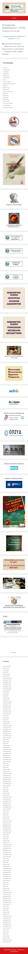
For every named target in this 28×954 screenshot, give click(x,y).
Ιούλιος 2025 (6, 692)
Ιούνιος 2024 (6, 717)
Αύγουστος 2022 (7, 761)
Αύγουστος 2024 (7, 713)
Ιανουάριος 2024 (7, 727)
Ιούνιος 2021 (6, 789)
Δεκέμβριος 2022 (7, 753)
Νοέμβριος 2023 (7, 731)
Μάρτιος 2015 (6, 937)
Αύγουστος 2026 (7, 666)
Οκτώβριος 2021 (7, 781)
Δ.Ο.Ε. (4, 79)
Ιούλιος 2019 (6, 834)
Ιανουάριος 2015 (7, 941)
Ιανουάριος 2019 (7, 846)
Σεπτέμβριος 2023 (7, 735)
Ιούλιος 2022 (6, 763)
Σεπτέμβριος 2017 (7, 878)
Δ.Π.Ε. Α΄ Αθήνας (7, 81)
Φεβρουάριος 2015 (7, 940)
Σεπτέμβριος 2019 (7, 830)
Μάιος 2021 (5, 791)
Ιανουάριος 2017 (7, 894)
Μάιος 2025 (5, 696)
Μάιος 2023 (5, 743)
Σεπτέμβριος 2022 (7, 759)
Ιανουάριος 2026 (7, 680)
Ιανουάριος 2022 (7, 775)
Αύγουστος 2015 (7, 928)
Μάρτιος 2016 (6, 914)
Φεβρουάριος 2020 (7, 821)
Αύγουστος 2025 (7, 690)
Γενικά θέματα (16, 44)
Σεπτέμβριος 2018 (7, 854)
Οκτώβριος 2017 (7, 876)
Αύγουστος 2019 (7, 832)
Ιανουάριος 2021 (7, 799)
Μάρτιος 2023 (6, 747)
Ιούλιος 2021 (6, 787)
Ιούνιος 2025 (6, 694)
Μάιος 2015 (5, 934)
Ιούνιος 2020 (6, 813)
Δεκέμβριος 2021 (7, 777)
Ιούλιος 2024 (6, 715)
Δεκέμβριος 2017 (7, 872)
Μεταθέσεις (5, 95)
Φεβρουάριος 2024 (7, 725)
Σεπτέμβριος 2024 (7, 711)
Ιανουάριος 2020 (7, 822)
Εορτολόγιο (13, 652)
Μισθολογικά (6, 99)
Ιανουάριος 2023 (7, 751)
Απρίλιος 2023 (6, 745)
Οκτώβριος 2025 (7, 686)
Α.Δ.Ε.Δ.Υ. (5, 67)
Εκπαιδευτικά (6, 89)
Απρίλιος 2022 (6, 769)
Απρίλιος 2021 (6, 793)
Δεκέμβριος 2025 (7, 682)
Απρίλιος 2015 (6, 936)
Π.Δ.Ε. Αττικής (6, 101)
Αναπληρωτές (6, 69)
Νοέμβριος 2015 (7, 922)
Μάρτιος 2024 (6, 723)
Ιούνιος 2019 (6, 836)
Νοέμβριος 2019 (7, 826)
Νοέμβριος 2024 (7, 707)
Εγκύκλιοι (5, 85)
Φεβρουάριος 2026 (7, 678)
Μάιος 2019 (5, 838)
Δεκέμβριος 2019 (7, 824)
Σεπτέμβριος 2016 (7, 902)
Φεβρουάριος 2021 (7, 797)
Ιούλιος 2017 (6, 882)
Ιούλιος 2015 (6, 930)
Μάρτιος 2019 (6, 842)
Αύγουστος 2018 (7, 856)
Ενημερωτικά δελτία (7, 91)
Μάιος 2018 (5, 862)
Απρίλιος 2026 (6, 674)
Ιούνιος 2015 (6, 932)
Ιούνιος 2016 (6, 908)
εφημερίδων (16, 632)
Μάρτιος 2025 (6, 700)
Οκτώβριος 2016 (7, 900)
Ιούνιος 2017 (6, 884)
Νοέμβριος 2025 (7, 684)
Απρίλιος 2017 (6, 888)
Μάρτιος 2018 (6, 866)
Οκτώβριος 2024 (7, 709)
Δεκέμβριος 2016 (7, 896)
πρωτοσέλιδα (10, 632)
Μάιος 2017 (5, 886)
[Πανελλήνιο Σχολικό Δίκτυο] (14, 392)
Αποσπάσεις (6, 71)
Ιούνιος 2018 (6, 860)
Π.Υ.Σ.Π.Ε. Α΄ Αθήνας (8, 103)
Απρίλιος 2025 (6, 698)
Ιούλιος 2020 (6, 811)
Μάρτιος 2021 (6, 795)
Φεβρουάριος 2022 (7, 773)
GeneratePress (14, 951)
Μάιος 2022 (5, 767)
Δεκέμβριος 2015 (7, 920)
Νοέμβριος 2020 (7, 803)
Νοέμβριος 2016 (7, 898)
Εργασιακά (5, 93)
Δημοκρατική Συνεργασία (9, 83)
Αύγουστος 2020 (7, 809)
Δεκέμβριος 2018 (7, 848)
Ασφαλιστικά (8, 44)
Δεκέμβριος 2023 (7, 729)
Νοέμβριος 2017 (7, 874)
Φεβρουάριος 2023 (7, 749)
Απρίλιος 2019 (6, 840)
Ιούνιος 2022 (6, 765)
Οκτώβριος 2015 (7, 924)
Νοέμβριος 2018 (7, 850)
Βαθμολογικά (6, 75)
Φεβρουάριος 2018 (7, 868)
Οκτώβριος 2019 (7, 828)
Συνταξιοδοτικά (6, 105)
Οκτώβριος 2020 (7, 805)
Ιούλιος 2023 (6, 739)
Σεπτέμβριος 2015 (7, 926)
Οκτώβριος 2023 (7, 733)
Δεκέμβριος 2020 (7, 801)
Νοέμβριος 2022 (7, 755)
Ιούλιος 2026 (6, 668)
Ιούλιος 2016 (6, 906)
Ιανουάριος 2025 (7, 703)
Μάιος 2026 (5, 672)
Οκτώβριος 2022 (7, 757)
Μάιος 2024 (5, 719)
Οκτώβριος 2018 (7, 852)
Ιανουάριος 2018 (7, 870)
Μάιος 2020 (5, 815)
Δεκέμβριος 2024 (7, 706)
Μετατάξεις (5, 97)
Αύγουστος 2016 (7, 904)
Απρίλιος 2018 (6, 864)
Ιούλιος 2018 (6, 858)
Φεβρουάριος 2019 (7, 844)
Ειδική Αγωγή (6, 87)
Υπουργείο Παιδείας (7, 107)
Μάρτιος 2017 (6, 890)
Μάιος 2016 (5, 910)
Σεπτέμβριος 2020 (7, 807)
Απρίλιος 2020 (6, 817)
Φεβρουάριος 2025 (7, 702)
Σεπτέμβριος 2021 (7, 783)
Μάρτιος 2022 (6, 771)
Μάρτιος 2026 (6, 676)
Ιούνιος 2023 (6, 741)
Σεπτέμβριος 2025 (7, 688)
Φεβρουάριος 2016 (7, 916)
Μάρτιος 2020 (6, 819)
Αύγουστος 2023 (7, 737)
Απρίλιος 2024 (6, 721)
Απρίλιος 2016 (6, 912)
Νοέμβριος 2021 (7, 779)
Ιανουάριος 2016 (7, 918)
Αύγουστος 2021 (7, 785)
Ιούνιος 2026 (6, 670)
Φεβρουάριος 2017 (7, 892)
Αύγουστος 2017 (7, 880)
